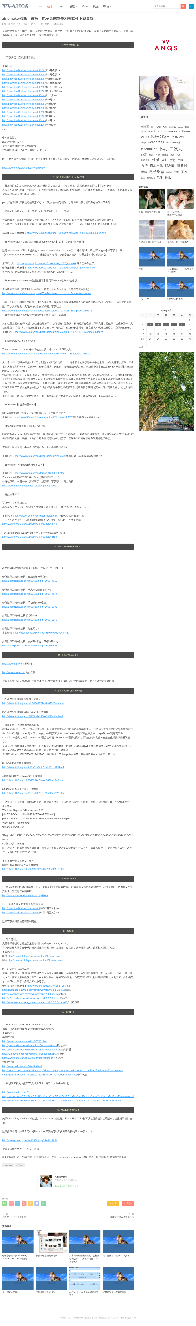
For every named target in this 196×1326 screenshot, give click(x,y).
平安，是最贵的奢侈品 (149, 211)
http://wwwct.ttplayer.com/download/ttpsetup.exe (34, 956)
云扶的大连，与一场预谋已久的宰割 (180, 270)
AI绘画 (145, 126)
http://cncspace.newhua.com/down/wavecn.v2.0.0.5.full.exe (34, 990)
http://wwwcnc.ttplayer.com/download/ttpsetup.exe (35, 960)
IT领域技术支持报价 (45, 1292)
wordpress (156, 141)
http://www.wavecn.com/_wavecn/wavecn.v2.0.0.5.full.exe (33, 1002)
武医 (96, 6)
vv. (41, 6)
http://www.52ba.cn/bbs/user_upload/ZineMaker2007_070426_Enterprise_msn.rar (46, 293)
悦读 (72, 6)
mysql (151, 131)
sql (142, 136)
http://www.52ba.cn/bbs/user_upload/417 (37, 515)
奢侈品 (165, 154)
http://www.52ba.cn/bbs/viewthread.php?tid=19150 (29, 537)
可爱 (157, 154)
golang (180, 127)
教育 (173, 160)
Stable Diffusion (160, 136)
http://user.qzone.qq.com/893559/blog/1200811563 (42, 632)
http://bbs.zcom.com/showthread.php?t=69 (25, 895)
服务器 (182, 165)
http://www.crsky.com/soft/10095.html (22, 1066)
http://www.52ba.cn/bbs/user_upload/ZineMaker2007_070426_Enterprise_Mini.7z (59, 332)
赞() (128, 1203)
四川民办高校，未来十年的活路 (174, 213)
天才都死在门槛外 (10, 1292)
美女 (184, 171)
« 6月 (141, 347)
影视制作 (145, 160)
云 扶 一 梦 (144, 298)
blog (152, 127)
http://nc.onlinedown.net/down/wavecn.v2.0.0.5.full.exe (31, 994)
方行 (144, 165)
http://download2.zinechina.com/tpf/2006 (24, 87)
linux (187, 127)
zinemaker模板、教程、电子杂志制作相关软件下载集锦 (99, 1157)
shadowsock (170, 131)
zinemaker (8, 1165)
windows (178, 136)
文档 (180, 160)
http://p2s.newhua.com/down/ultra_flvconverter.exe (29, 1045)
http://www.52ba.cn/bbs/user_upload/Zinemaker (40, 456)
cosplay (172, 126)
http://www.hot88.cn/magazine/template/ (23, 167)
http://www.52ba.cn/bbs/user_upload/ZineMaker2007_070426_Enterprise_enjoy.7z (47, 310)
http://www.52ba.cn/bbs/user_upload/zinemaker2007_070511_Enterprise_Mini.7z (46, 353)
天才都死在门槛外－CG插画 (116, 1255)
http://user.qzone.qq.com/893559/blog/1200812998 (29, 606)
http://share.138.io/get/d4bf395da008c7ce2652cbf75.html (33, 767)
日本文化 (156, 165)
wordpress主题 (173, 142)
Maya (85, 6)
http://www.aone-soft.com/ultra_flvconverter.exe (27, 1058)
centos (161, 126)
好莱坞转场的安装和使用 (114, 1292)
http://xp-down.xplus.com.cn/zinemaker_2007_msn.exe (46, 263)
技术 (50, 6)
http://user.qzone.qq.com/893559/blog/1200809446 (29, 645)
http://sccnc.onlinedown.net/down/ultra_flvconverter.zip (31, 1049)
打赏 (113, 1203)
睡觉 (141, 268)
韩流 (168, 177)
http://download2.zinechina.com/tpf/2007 (24, 70)
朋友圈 (170, 165)
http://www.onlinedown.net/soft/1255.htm (48, 985)
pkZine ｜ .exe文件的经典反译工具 (83, 1294)
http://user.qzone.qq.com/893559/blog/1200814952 (29, 580)
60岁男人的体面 (175, 298)
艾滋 (143, 177)
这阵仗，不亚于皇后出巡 (14, 1216)
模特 (144, 172)
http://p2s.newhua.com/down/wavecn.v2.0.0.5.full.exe (31, 998)
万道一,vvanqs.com (61, 1157)
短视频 (169, 172)
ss (147, 136)
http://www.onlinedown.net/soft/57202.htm (24, 1041)
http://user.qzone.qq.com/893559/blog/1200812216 (29, 619)
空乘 (176, 172)
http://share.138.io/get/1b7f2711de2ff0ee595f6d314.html (32, 716)
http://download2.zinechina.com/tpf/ (21, 908)
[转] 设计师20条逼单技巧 (122, 1216)
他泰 (144, 154)
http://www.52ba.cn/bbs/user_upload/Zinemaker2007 (43, 417)
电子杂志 (20, 1165)
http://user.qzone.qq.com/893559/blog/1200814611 (29, 593)
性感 (155, 159)
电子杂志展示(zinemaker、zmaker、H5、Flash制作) (15, 1257)
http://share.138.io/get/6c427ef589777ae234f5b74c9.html (33, 703)
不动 (163, 148)
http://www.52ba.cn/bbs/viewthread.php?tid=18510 (29, 524)
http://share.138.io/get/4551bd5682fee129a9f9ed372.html (33, 793)
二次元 (176, 148)
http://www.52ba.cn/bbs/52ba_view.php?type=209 (29, 485)
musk (143, 131)
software (184, 131)
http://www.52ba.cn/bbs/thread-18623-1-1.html (39, 473)
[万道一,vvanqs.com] (15, 6)
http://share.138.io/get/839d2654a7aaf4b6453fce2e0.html (33, 780)
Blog (106, 6)
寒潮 (172, 155)
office (159, 131)
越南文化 (151, 177)
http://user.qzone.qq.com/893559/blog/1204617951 (29, 1140)
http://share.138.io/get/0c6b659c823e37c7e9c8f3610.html (33, 869)
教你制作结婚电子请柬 (46, 1255)
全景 (151, 154)
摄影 (164, 159)
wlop (143, 142)
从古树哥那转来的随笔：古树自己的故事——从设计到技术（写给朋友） (84, 1258)
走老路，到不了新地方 (178, 241)
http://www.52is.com (13, 663)
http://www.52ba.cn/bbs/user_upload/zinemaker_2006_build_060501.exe (66, 233)
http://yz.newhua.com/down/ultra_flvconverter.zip (28, 1053)
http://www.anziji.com (13, 672)
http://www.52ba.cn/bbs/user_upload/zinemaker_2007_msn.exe (61, 267)
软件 (159, 177)
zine (59, 6)
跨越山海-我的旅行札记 (150, 241)
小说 (178, 155)
